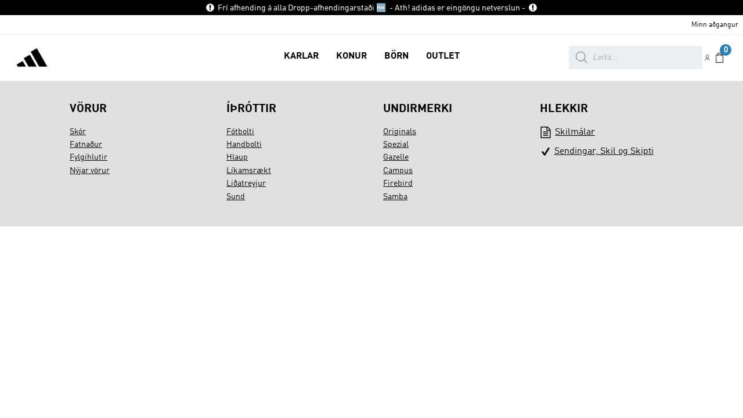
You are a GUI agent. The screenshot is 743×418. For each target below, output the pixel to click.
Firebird (398, 183)
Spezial (396, 144)
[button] (301, 57)
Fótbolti (240, 132)
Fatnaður (86, 144)
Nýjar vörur (90, 171)
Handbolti (244, 144)
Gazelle (396, 157)
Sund (235, 197)
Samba (395, 197)
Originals (399, 132)
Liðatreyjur (246, 183)
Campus (398, 171)
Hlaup (237, 157)
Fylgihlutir (88, 157)
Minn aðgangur (714, 24)
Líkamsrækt (248, 171)
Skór (78, 132)
